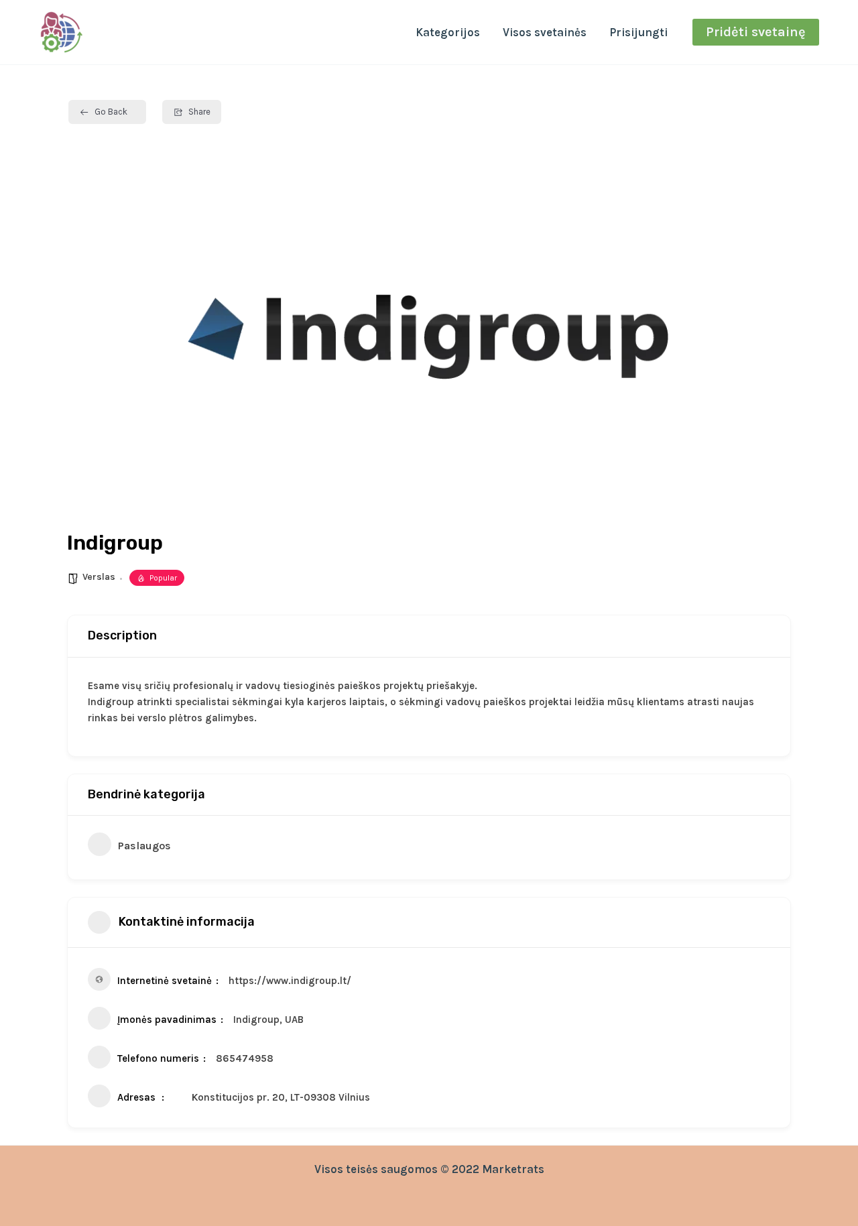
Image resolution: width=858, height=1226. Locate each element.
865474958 (244, 1058)
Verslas (98, 577)
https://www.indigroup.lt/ (290, 981)
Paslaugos (144, 845)
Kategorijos (448, 32)
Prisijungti (638, 32)
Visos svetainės (545, 32)
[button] (755, 32)
